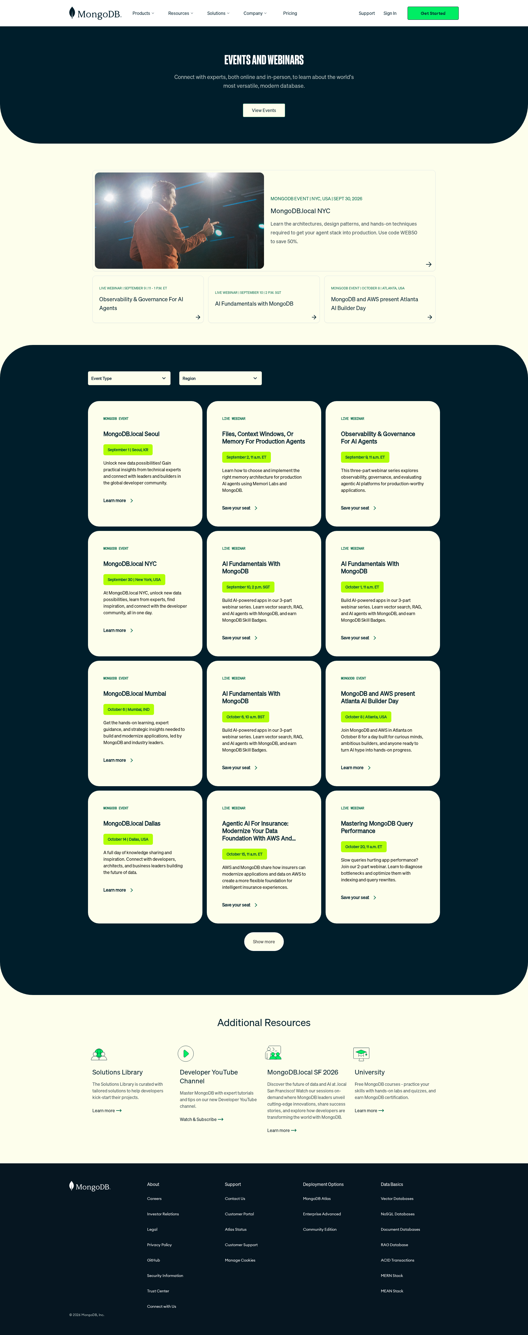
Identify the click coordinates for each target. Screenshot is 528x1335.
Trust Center (158, 1291)
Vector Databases (397, 1198)
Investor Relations (163, 1213)
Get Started (433, 13)
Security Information (165, 1275)
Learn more (103, 1110)
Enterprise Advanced (322, 1213)
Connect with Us (161, 1306)
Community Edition (320, 1229)
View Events (264, 110)
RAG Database (394, 1244)
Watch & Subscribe (198, 1119)
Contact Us (235, 1198)
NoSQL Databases (398, 1213)
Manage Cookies (240, 1260)
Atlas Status (236, 1229)
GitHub (153, 1260)
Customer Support (241, 1244)
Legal (152, 1229)
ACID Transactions (397, 1260)
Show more (264, 941)
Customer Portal (239, 1213)
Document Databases (400, 1229)
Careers (154, 1198)
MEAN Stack (392, 1291)
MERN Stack (392, 1275)
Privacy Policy (159, 1244)
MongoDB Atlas (317, 1198)
